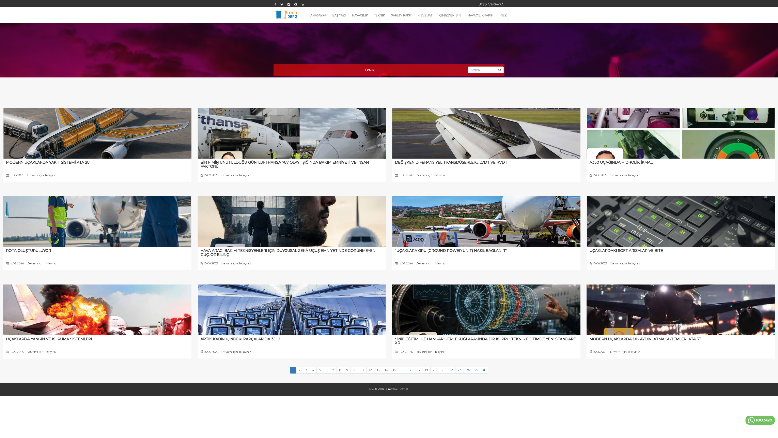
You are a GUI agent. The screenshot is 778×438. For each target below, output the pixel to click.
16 (402, 370)
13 (378, 370)
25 (476, 370)
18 (418, 370)
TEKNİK (379, 15)
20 (435, 370)
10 (354, 370)
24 (468, 370)
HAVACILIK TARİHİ (481, 15)
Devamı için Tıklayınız (42, 175)
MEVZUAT (425, 15)
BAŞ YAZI (339, 15)
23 (459, 370)
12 (370, 370)
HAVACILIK (360, 15)
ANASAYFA (318, 15)
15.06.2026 (405, 175)
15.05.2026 (405, 352)
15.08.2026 (16, 175)
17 (409, 370)
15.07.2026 (210, 175)
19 (426, 370)
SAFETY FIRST (401, 15)
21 (443, 370)
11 (362, 370)
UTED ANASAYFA (491, 4)
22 (451, 370)
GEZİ (504, 15)
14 (386, 370)
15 (394, 370)
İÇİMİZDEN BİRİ (450, 15)
